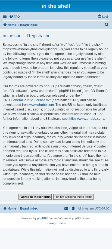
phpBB (41, 218)
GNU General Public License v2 (26, 100)
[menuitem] (14, 16)
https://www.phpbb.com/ (86, 119)
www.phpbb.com (41, 105)
